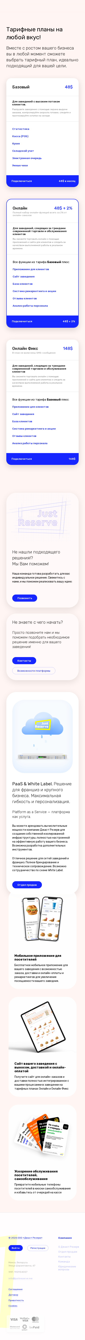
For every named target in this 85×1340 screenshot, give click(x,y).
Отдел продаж (67, 1251)
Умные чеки (20, 165)
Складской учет (23, 150)
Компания (65, 1237)
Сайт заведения (24, 276)
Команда (64, 1261)
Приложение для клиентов (31, 269)
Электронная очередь (27, 158)
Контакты (64, 1256)
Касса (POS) (20, 136)
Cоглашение (15, 1289)
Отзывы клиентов (25, 298)
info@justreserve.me (20, 1278)
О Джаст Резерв (68, 1246)
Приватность (16, 1300)
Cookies (12, 1305)
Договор (13, 1294)
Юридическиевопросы (67, 1268)
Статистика (20, 128)
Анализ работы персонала (30, 305)
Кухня (16, 143)
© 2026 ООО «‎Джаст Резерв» (25, 1237)
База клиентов (23, 283)
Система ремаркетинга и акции (34, 291)
